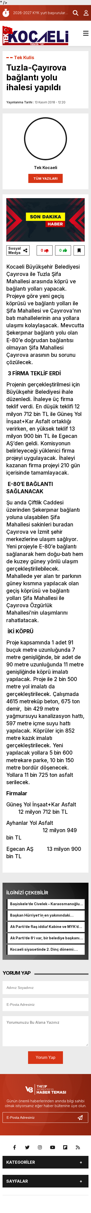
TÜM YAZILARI (45, 178)
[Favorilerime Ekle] (79, 250)
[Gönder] (82, 1117)
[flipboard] (65, 1147)
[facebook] (14, 1147)
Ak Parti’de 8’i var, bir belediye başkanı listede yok (44, 938)
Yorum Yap (45, 1057)
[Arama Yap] (73, 13)
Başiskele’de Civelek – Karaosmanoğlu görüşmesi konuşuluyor (45, 904)
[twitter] (27, 1147)
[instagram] (39, 1147)
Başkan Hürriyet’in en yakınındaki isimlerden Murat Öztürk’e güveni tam (44, 915)
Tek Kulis (24, 57)
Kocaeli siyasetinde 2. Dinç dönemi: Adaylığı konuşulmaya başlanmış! (42, 949)
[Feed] (77, 1147)
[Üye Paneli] (83, 13)
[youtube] (52, 1147)
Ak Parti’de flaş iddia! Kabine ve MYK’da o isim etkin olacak (45, 926)
